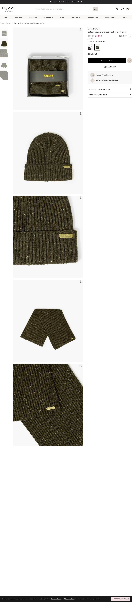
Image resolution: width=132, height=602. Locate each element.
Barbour (8, 23)
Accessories (92, 17)
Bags (62, 17)
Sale (125, 17)
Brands (18, 17)
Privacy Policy (70, 599)
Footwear (75, 17)
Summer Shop (111, 17)
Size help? (92, 54)
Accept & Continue (121, 599)
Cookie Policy (56, 599)
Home (2, 23)
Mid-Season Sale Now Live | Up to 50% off (66, 2)
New (6, 17)
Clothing (33, 17)
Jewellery (48, 17)
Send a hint (111, 67)
